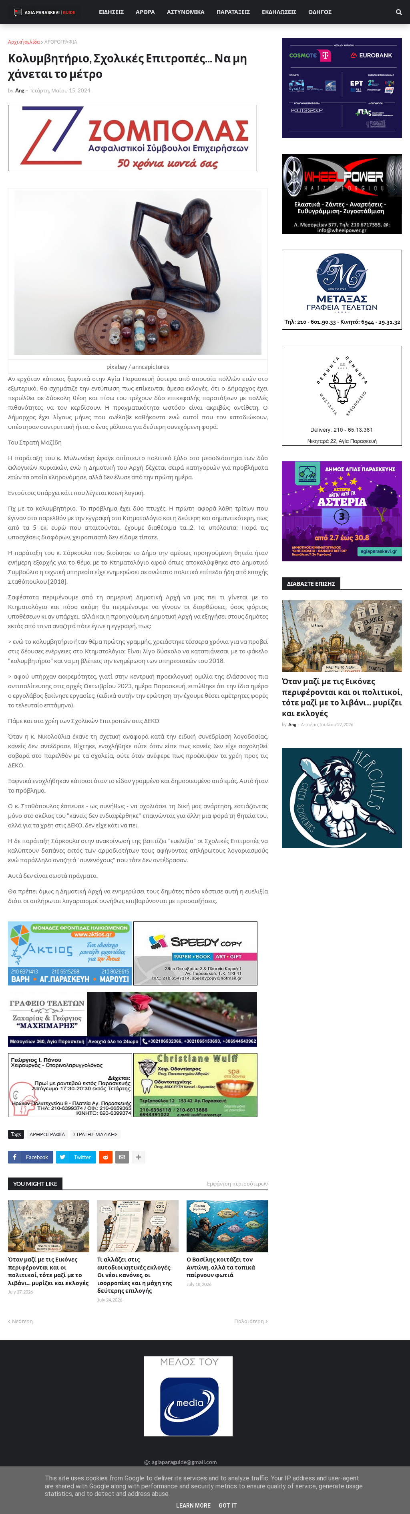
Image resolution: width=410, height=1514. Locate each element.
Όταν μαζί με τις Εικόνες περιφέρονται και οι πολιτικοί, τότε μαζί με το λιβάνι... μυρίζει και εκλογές (48, 1271)
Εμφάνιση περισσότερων (237, 1183)
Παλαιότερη (249, 1321)
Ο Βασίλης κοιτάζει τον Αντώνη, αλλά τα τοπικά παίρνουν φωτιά (221, 1267)
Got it (228, 1505)
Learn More (193, 1505)
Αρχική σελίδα (24, 42)
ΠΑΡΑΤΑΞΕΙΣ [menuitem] (233, 11)
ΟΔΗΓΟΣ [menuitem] (320, 11)
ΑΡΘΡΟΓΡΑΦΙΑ (60, 42)
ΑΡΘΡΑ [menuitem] (145, 11)
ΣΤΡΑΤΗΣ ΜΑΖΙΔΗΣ (95, 1134)
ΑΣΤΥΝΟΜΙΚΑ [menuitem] (186, 11)
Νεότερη (22, 1321)
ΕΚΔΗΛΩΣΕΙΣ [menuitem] (279, 11)
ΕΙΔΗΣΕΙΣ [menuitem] (111, 11)
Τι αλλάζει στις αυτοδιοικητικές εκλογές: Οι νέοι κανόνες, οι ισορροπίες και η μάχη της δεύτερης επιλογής (134, 1275)
